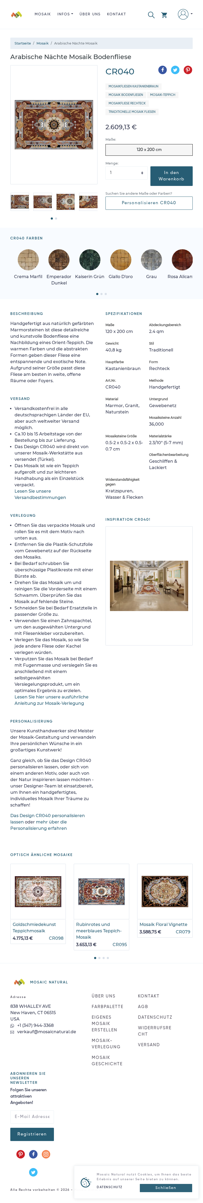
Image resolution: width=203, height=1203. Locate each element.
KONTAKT (116, 14)
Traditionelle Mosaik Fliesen (132, 112)
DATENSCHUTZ (155, 1017)
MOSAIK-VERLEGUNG (106, 1044)
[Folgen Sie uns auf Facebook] (33, 1154)
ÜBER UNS (90, 14)
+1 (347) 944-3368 (35, 1025)
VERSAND (149, 1045)
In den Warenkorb (171, 176)
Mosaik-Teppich (162, 95)
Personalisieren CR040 (149, 203)
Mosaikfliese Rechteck (127, 103)
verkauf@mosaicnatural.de (46, 1031)
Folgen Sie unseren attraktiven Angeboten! (28, 1096)
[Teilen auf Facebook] (162, 70)
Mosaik (43, 14)
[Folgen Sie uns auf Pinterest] (20, 1154)
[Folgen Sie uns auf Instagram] (46, 1154)
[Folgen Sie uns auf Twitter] (33, 1172)
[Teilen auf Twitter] (175, 70)
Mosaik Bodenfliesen (126, 95)
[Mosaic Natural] (16, 18)
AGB (143, 1007)
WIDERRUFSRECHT (155, 1031)
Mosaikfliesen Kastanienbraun (133, 86)
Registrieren (32, 1134)
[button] (151, 14)
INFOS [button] (63, 14)
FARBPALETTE (107, 1007)
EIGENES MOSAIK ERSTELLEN (104, 1023)
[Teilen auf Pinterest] (188, 70)
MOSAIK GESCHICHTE (107, 1061)
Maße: (110, 139)
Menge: (111, 163)
